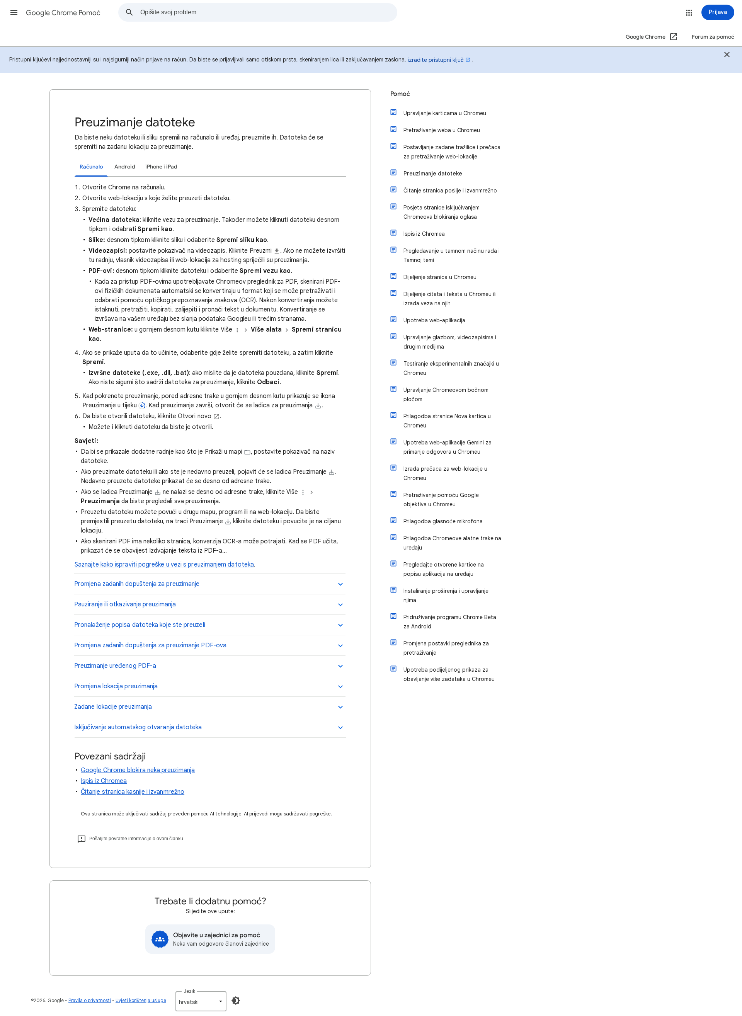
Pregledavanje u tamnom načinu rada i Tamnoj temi (451, 255)
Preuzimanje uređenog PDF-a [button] (115, 666)
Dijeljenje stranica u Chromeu (440, 277)
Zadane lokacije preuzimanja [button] (113, 707)
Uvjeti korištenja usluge (141, 1000)
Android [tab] (124, 166)
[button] (14, 12)
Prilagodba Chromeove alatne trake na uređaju (452, 543)
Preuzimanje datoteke (432, 173)
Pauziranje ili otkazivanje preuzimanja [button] (125, 604)
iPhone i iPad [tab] (161, 166)
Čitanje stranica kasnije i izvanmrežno (132, 792)
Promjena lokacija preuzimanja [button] (116, 686)
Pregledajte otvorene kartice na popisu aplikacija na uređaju (443, 569)
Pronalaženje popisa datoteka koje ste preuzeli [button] (139, 625)
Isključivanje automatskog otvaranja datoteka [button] (138, 727)
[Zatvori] (727, 55)
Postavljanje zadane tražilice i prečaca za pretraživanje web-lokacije (451, 152)
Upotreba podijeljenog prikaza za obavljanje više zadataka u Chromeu (449, 674)
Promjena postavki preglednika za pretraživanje (446, 648)
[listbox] (200, 1001)
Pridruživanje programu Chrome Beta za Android (449, 622)
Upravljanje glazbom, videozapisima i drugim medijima (449, 342)
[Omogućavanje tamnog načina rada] (235, 1000)
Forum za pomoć (713, 37)
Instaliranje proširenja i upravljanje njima (445, 595)
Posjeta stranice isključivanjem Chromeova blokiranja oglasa (441, 212)
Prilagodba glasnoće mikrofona (443, 521)
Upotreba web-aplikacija (434, 320)
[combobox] (268, 12)
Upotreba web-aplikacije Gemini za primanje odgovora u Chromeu (447, 447)
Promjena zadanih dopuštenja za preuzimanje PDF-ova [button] (150, 645)
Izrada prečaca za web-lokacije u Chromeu (445, 473)
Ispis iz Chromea (104, 781)
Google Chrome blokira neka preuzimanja (138, 770)
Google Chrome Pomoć (63, 13)
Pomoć (400, 94)
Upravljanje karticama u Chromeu (444, 113)
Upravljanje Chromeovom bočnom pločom (445, 394)
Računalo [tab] (91, 166)
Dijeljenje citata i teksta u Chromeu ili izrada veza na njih (450, 299)
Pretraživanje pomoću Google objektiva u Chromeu (441, 500)
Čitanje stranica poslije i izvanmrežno (450, 190)
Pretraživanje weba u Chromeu (441, 130)
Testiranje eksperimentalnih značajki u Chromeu (451, 368)
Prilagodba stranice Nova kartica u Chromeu (447, 421)
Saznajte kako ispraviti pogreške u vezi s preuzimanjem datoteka (164, 564)
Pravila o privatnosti (89, 1000)
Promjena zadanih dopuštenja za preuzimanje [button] (136, 584)
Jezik (189, 991)
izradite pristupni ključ (436, 59)
